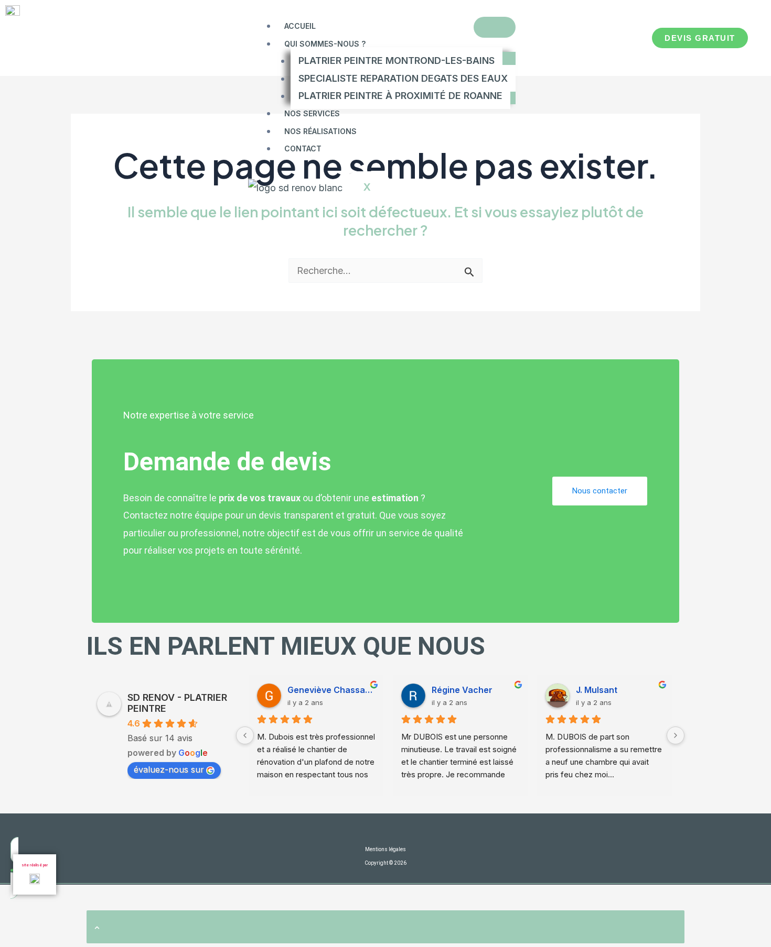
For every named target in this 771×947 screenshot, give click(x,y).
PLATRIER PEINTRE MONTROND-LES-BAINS (396, 60)
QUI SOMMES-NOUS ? (325, 43)
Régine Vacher (462, 690)
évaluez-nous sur (169, 769)
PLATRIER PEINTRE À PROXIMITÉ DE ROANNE (400, 95)
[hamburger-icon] (495, 27)
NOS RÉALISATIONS (320, 131)
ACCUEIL (300, 25)
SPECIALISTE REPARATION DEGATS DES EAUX (403, 78)
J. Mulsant (596, 690)
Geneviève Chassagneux (331, 690)
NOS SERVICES (312, 113)
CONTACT (303, 148)
